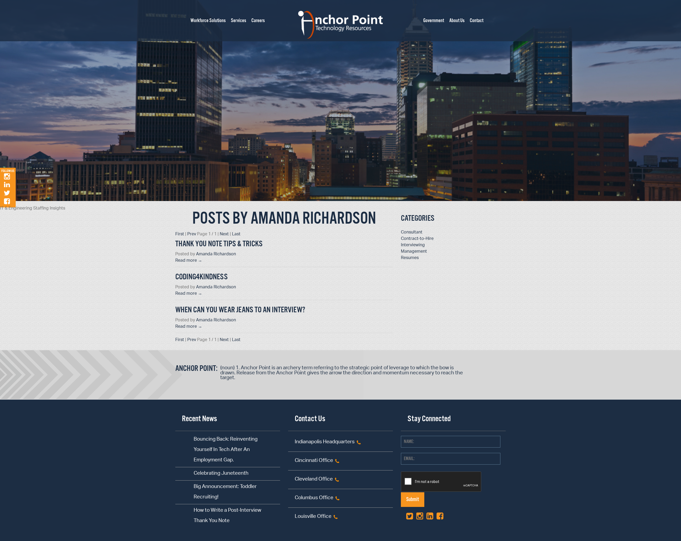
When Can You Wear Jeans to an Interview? (240, 310)
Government (433, 21)
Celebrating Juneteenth (221, 474)
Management (414, 251)
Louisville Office (313, 517)
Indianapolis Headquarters (325, 442)
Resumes (410, 258)
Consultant (411, 232)
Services (238, 21)
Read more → (188, 260)
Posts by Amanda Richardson (284, 218)
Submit (412, 499)
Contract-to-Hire (417, 239)
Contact (476, 21)
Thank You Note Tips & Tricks (219, 244)
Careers (258, 21)
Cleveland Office (314, 479)
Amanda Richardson (216, 254)
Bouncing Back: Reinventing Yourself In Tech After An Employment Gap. (226, 450)
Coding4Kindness (201, 277)
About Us (456, 21)
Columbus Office (314, 498)
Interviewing (413, 245)
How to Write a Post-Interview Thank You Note (227, 516)
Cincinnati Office (314, 461)
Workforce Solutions (208, 21)
